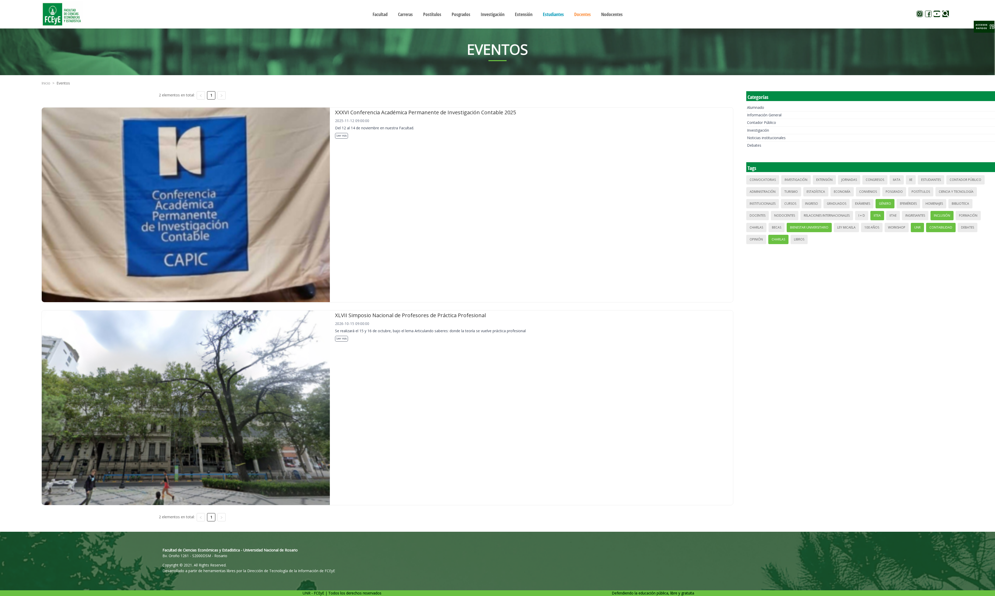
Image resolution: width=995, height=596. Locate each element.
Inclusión (942, 215)
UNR (917, 227)
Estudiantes (931, 180)
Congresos (875, 180)
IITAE (893, 215)
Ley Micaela (846, 227)
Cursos (790, 203)
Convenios (868, 191)
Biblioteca (960, 203)
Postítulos (921, 191)
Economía (842, 191)
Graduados (836, 203)
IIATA (896, 180)
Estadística (816, 191)
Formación (968, 215)
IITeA (877, 215)
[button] (984, 27)
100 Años (871, 227)
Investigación (758, 130)
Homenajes (934, 203)
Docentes (757, 215)
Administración (763, 191)
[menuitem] (380, 14)
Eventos (63, 83)
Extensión (824, 180)
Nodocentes (784, 215)
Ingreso (811, 203)
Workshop (896, 227)
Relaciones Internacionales (827, 215)
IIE (910, 180)
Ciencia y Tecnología (956, 191)
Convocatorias (763, 180)
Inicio (45, 83)
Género (885, 203)
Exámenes (862, 203)
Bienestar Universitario (809, 227)
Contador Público (761, 122)
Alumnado (755, 107)
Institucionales (763, 203)
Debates (754, 145)
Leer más (341, 135)
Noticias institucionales (766, 137)
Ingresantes (915, 215)
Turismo (791, 191)
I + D (861, 215)
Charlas (756, 227)
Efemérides (908, 203)
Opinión (756, 239)
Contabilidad (940, 227)
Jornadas (849, 180)
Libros (799, 239)
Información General (764, 114)
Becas (776, 227)
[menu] (497, 14)
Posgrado (894, 191)
